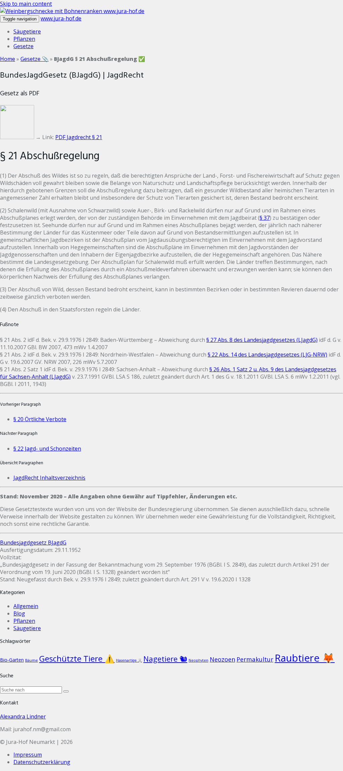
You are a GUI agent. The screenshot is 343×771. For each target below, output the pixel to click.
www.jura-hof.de (124, 11)
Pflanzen (24, 38)
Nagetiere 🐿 (165, 659)
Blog (19, 613)
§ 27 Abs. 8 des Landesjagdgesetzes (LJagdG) (262, 340)
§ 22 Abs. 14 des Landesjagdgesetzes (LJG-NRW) (267, 354)
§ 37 (265, 217)
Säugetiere (27, 31)
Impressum (27, 754)
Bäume (31, 660)
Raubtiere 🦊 (305, 658)
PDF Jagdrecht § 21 (78, 137)
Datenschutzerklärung (41, 762)
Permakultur (254, 659)
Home (7, 59)
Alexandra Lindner (23, 716)
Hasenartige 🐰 (129, 660)
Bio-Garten (12, 660)
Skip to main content (26, 3)
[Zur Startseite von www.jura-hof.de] (52, 11)
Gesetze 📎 (34, 59)
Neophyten (198, 660)
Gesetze (23, 46)
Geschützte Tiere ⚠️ (77, 658)
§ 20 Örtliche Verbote (39, 419)
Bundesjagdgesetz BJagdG (33, 542)
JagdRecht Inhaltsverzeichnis (49, 477)
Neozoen (222, 659)
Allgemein (25, 606)
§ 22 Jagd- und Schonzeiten (47, 448)
